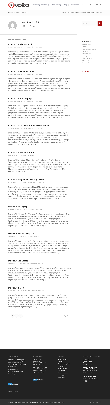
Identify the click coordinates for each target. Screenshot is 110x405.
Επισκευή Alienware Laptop (21, 71)
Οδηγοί (84, 47)
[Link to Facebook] (90, 4)
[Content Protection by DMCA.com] (13, 385)
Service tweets (87, 44)
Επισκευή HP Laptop (17, 206)
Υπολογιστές (30, 47)
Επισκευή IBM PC (16, 288)
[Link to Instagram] (93, 4)
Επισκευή (23, 47)
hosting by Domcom (35, 402)
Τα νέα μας (31, 128)
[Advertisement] (92, 105)
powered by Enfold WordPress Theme (54, 402)
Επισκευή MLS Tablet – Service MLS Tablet (28, 125)
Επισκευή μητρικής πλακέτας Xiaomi (26, 179)
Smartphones (32, 182)
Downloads (85, 63)
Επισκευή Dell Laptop (18, 261)
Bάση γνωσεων (87, 58)
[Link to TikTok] (100, 4)
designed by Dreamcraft (21, 402)
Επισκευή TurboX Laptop (20, 98)
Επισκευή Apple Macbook (20, 44)
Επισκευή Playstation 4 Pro (21, 152)
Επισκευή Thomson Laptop (21, 233)
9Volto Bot (39, 47)
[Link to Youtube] (97, 4)
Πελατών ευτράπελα (89, 49)
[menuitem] (16, 5)
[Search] (82, 5)
